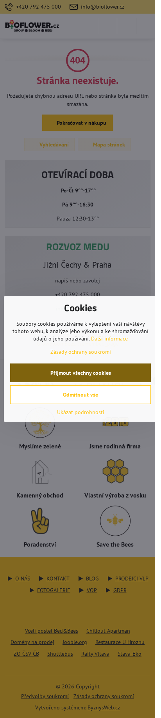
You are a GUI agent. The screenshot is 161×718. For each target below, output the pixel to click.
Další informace (109, 338)
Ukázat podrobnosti (80, 412)
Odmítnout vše (80, 394)
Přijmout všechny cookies (80, 372)
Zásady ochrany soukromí (80, 351)
